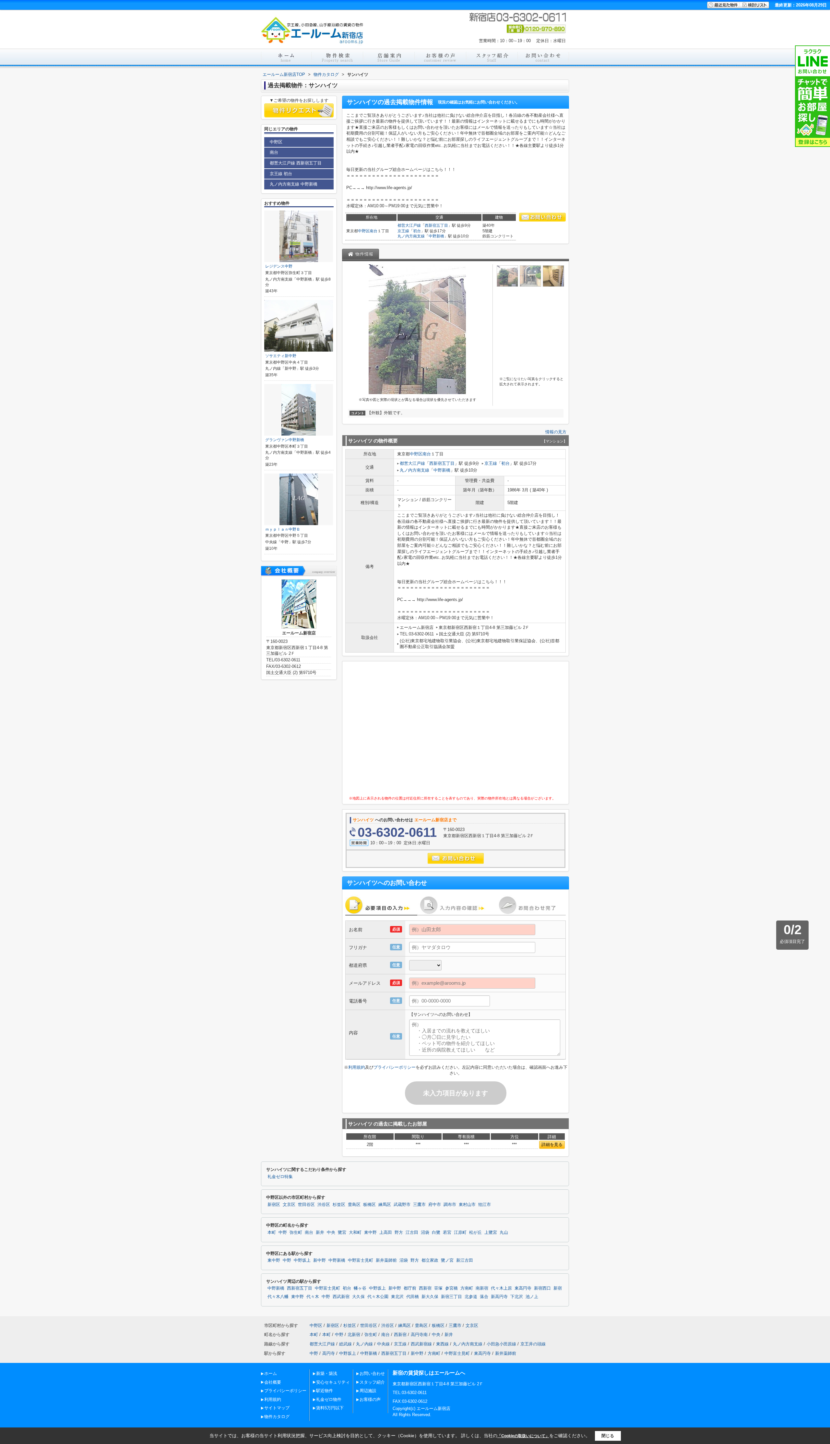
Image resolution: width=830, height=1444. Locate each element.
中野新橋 (436, 236)
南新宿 (482, 1288)
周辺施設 (368, 1390)
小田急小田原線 (501, 1344)
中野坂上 (302, 1260)
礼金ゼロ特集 (280, 1176)
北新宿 (354, 1334)
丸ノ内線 (364, 1344)
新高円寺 (499, 1296)
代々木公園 (377, 1296)
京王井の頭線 (533, 1344)
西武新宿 (341, 1296)
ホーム (270, 1373)
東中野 (370, 1232)
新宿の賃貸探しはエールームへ (429, 1373)
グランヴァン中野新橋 (284, 440)
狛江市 (484, 1204)
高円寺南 (419, 1334)
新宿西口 (542, 1288)
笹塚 (438, 1288)
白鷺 (436, 1232)
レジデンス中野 (278, 266)
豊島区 (354, 1204)
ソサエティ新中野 (280, 356)
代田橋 (412, 1296)
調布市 (450, 1204)
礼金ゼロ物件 (328, 1399)
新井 (320, 1232)
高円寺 (328, 1353)
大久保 (358, 1296)
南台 (373, 231)
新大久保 (429, 1296)
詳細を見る (552, 1144)
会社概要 (272, 1382)
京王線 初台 (281, 173)
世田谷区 (306, 1204)
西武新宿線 (421, 1344)
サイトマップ (277, 1407)
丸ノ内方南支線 (411, 236)
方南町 (466, 1288)
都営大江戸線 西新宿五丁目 (296, 163)
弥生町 (296, 1232)
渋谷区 (323, 1204)
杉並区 (339, 1204)
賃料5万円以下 (330, 1407)
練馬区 (384, 1204)
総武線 (345, 1344)
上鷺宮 (490, 1232)
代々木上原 (501, 1288)
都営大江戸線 (409, 225)
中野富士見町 (360, 1260)
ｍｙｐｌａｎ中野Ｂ (282, 529)
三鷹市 (419, 1204)
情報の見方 (555, 431)
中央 (331, 1232)
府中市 (434, 1204)
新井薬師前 (386, 1260)
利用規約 (356, 1067)
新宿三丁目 (451, 1296)
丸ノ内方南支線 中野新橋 (293, 184)
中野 (283, 1232)
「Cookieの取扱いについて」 (523, 1436)
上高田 (385, 1232)
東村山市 (467, 1204)
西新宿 (425, 1288)
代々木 (312, 1296)
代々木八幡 (278, 1296)
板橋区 (369, 1204)
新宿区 (273, 1204)
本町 (271, 1232)
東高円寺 (523, 1288)
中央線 (383, 1344)
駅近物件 (324, 1390)
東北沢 (397, 1296)
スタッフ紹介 (372, 1382)
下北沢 (516, 1296)
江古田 (412, 1232)
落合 (484, 1296)
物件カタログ (277, 1416)
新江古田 (464, 1260)
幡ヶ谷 (360, 1288)
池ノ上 (532, 1296)
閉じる (607, 1435)
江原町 (460, 1232)
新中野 (319, 1260)
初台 (417, 231)
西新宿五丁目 (436, 225)
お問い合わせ (372, 1373)
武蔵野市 (402, 1204)
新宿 (557, 1288)
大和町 (355, 1232)
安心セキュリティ (333, 1382)
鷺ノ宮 (447, 1260)
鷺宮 (342, 1232)
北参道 (471, 1296)
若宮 (447, 1232)
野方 (399, 1232)
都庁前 (410, 1288)
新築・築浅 (326, 1373)
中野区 (364, 231)
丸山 (504, 1232)
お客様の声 (370, 1399)
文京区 (289, 1204)
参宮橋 (451, 1288)
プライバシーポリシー (395, 1067)
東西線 (442, 1344)
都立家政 (429, 1260)
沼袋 (425, 1232)
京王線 (403, 231)
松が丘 (475, 1232)
